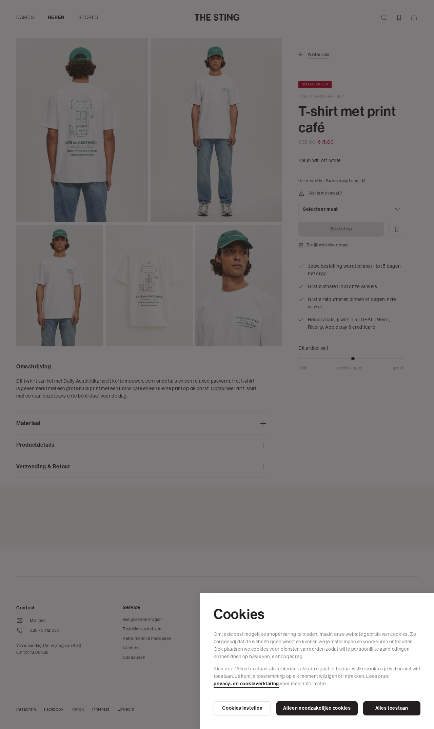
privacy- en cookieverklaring (246, 684)
